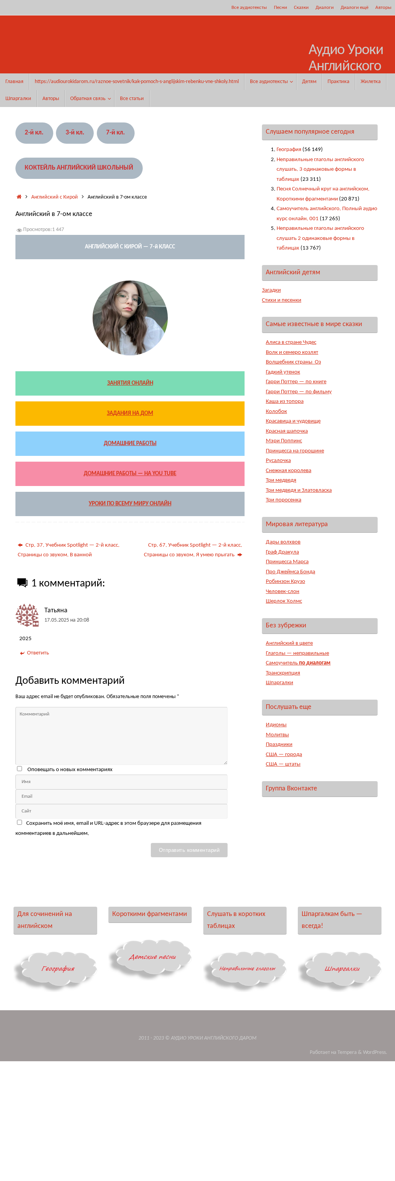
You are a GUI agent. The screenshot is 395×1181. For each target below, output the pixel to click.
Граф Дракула (282, 552)
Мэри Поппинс (284, 441)
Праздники (279, 745)
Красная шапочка (287, 431)
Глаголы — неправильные (297, 653)
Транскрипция (283, 673)
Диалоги (325, 7)
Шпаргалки (279, 683)
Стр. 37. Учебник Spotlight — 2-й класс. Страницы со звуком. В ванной (69, 550)
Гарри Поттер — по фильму (299, 392)
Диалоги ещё (354, 7)
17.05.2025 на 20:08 (66, 620)
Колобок (276, 412)
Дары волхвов (283, 542)
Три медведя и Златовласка (299, 490)
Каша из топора (285, 401)
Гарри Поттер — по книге (296, 382)
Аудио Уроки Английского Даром (346, 66)
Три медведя (281, 480)
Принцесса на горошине (295, 451)
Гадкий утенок (283, 372)
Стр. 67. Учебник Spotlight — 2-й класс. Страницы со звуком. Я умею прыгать (193, 550)
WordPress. (375, 1052)
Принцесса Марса (287, 562)
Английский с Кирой (54, 197)
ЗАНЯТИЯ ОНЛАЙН (130, 383)
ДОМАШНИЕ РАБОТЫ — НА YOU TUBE (130, 474)
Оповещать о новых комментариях (70, 770)
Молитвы (277, 735)
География (289, 150)
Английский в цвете (289, 643)
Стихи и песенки (281, 300)
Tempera (347, 1052)
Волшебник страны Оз (293, 362)
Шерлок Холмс (284, 601)
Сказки (301, 7)
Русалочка (278, 461)
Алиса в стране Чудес (291, 342)
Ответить (38, 653)
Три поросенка (283, 500)
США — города (284, 755)
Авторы (383, 7)
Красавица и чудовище (293, 421)
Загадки (271, 290)
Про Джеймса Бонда (290, 572)
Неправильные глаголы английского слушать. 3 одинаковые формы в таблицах (320, 169)
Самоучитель (298, 663)
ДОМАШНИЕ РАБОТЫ (130, 444)
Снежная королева (288, 471)
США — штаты (283, 764)
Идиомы (276, 725)
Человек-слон (282, 592)
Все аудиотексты (249, 7)
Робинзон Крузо (285, 582)
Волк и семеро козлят (292, 352)
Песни (280, 7)
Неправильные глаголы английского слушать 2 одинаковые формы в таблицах (320, 238)
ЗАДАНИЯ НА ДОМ (130, 413)
